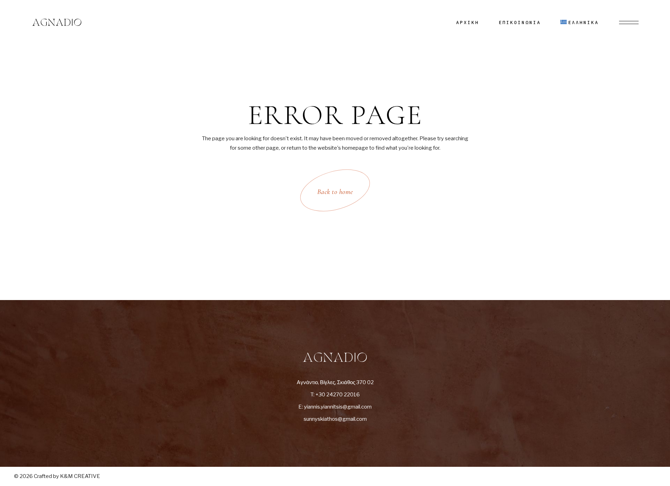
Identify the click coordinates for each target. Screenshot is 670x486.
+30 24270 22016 (337, 394)
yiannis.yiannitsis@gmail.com (338, 407)
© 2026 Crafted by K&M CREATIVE (57, 476)
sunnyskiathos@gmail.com (335, 419)
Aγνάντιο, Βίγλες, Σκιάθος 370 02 (335, 382)
